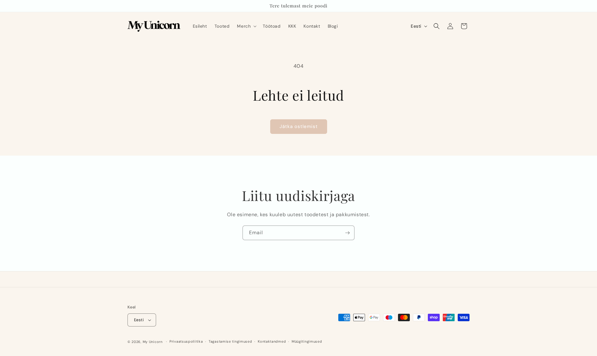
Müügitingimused (307, 341)
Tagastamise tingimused (230, 341)
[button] (246, 26)
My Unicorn (153, 342)
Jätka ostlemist (299, 126)
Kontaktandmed (272, 341)
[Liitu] (347, 233)
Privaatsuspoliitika (186, 341)
